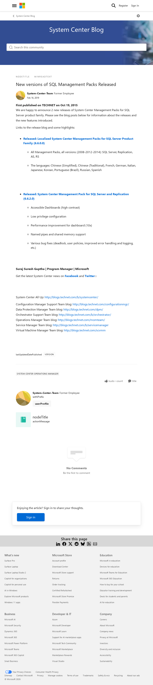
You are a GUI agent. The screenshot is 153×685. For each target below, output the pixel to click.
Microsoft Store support (63, 572)
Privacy (40, 675)
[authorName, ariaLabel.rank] (20, 95)
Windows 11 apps (12, 602)
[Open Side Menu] (14, 5)
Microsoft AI (9, 619)
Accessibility (105, 655)
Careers (103, 619)
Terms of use (72, 675)
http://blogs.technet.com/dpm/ (83, 309)
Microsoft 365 (10, 637)
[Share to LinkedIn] (58, 543)
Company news (106, 631)
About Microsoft (107, 625)
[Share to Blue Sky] (83, 543)
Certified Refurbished (61, 590)
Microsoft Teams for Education (113, 572)
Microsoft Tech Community (64, 643)
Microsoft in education (110, 560)
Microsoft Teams (11, 649)
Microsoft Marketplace (62, 649)
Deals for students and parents (114, 596)
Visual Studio (58, 661)
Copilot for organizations (15, 578)
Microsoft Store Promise (63, 596)
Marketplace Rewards (62, 655)
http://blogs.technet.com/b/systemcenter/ (71, 297)
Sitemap (8, 675)
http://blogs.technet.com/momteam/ (81, 320)
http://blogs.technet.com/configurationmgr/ (101, 304)
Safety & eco (104, 675)
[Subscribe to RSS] (89, 543)
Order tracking (58, 584)
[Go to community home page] (22, 5)
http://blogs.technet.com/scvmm (85, 330)
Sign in (30, 517)
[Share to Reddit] (77, 543)
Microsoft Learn (59, 631)
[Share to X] (70, 543)
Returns (55, 578)
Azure (54, 619)
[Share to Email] (95, 543)
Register (123, 5)
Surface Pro (9, 560)
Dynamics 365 (10, 631)
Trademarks (88, 675)
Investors (104, 643)
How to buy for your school (112, 584)
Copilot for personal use (15, 584)
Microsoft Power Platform (15, 643)
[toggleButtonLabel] (138, 15)
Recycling (118, 675)
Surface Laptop (11, 566)
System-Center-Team (40, 93)
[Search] (113, 5)
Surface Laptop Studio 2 (15, 572)
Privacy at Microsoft (109, 637)
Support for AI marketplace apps (66, 637)
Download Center (60, 566)
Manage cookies (55, 675)
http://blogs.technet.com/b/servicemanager (81, 325)
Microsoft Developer (61, 625)
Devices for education (109, 566)
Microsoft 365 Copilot (14, 655)
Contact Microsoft (24, 675)
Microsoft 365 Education (111, 578)
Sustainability (106, 661)
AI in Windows (10, 590)
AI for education (107, 602)
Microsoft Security (12, 625)
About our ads (133, 675)
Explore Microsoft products (16, 596)
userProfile (42, 403)
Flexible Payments (60, 602)
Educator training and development (116, 590)
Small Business (11, 661)
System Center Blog (25, 15)
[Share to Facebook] (64, 543)
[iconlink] (23, 419)
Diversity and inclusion (110, 649)
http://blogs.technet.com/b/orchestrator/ (85, 314)
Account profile (59, 560)
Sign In (135, 5)
